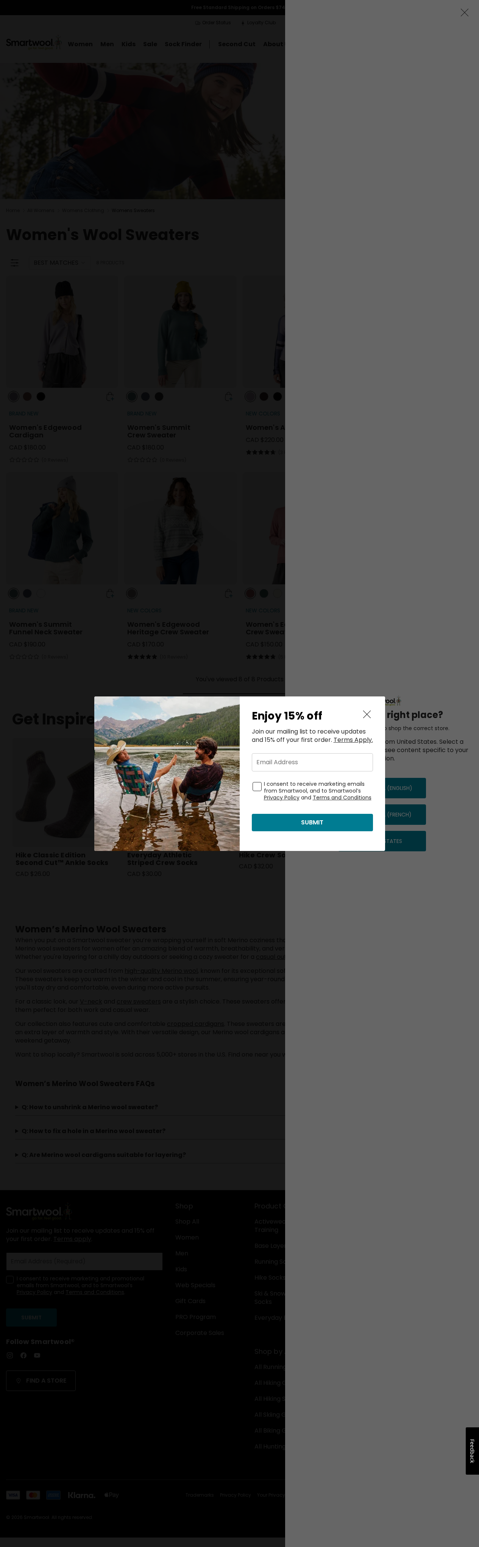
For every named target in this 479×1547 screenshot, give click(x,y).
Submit (312, 822)
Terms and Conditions (342, 797)
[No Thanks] (367, 715)
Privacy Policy (282, 797)
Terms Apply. (353, 740)
